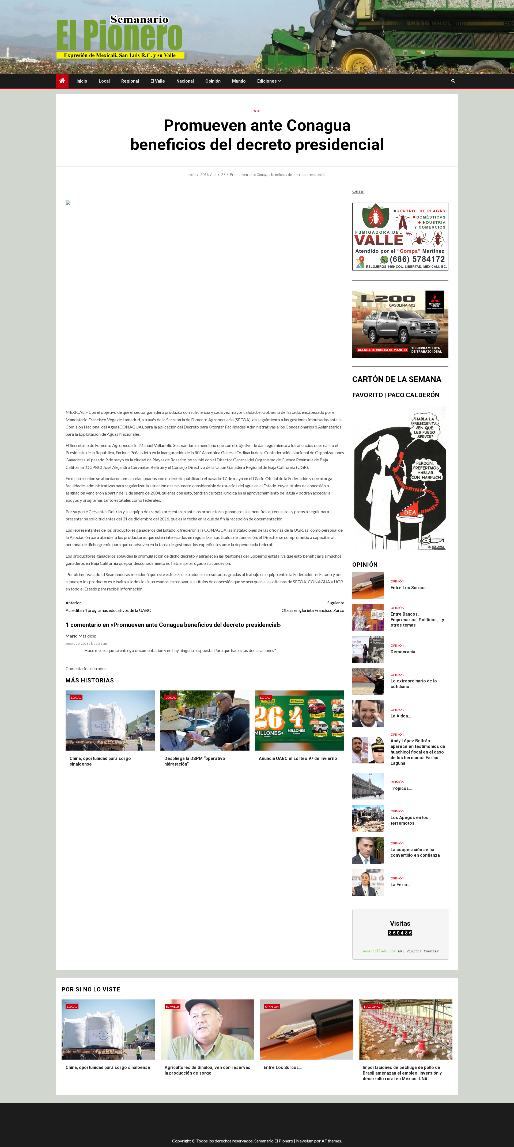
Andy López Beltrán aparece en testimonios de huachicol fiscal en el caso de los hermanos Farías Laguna (418, 752)
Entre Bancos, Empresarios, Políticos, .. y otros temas (417, 620)
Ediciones (267, 81)
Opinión (213, 81)
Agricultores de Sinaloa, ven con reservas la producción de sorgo (207, 1070)
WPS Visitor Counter (418, 951)
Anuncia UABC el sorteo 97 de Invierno (298, 758)
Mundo (239, 81)
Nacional (185, 81)
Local (104, 81)
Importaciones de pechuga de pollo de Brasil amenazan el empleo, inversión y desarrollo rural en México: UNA (402, 1073)
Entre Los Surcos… (410, 587)
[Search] (453, 81)
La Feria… (400, 884)
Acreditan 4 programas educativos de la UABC (108, 606)
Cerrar (358, 191)
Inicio (82, 81)
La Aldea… (401, 716)
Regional (130, 81)
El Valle (157, 81)
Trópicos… (401, 788)
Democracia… (404, 651)
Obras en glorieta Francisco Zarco (313, 606)
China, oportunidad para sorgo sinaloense (108, 1067)
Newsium (304, 1140)
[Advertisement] (151, 1121)
